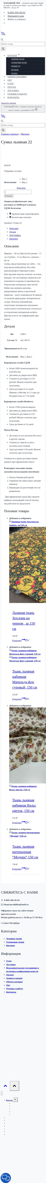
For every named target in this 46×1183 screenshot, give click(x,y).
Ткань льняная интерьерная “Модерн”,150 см (25, 851)
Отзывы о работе (17, 94)
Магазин (25, 134)
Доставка (13, 90)
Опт (9, 80)
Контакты (13, 97)
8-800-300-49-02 (16, 12)
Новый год (15, 66)
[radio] (24, 179)
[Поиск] (3, 49)
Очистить (21, 188)
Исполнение (10, 182)
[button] (6, 1178)
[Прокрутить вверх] (5, 1087)
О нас (10, 83)
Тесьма (14, 73)
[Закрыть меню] (1, 1093)
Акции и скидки (14, 978)
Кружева (15, 70)
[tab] (25, 228)
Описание (13, 228)
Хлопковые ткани (19, 63)
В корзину (8, 196)
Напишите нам (16, 15)
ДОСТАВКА (15, 235)
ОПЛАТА (13, 239)
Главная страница (10, 134)
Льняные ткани (17, 59)
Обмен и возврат (17, 77)
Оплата (11, 87)
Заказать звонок (8, 103)
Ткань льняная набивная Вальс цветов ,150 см (24, 805)
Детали (12, 232)
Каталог (9, 1100)
